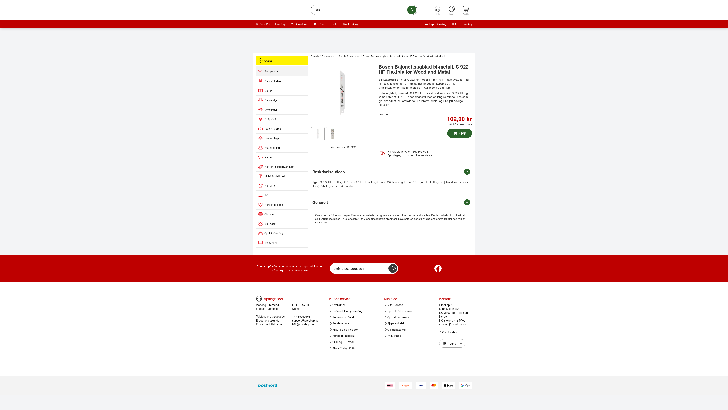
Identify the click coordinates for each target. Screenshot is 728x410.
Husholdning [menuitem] (272, 148)
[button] (342, 92)
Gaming (280, 24)
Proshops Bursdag (434, 24)
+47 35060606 (301, 316)
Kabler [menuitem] (268, 157)
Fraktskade (394, 335)
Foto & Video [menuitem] (272, 129)
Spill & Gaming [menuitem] (273, 233)
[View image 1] (318, 133)
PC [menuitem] (266, 195)
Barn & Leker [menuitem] (272, 81)
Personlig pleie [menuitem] (273, 205)
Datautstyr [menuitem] (270, 100)
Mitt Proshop (395, 305)
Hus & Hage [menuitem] (271, 138)
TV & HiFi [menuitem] (270, 242)
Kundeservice (340, 323)
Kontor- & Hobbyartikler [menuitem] (279, 167)
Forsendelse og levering (347, 311)
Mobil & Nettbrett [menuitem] (275, 176)
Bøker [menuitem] (268, 91)
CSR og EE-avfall (343, 342)
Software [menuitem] (270, 224)
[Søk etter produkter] (411, 10)
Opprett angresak (398, 317)
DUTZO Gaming (462, 24)
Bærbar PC (263, 24)
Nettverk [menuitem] (269, 186)
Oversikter (338, 305)
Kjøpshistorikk (396, 323)
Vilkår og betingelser (345, 329)
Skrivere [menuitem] (269, 214)
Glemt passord (396, 329)
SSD (334, 24)
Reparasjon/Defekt (343, 317)
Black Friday (350, 24)
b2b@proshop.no (303, 324)
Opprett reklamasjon (400, 311)
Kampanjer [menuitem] (271, 71)
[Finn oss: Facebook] (438, 268)
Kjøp (462, 133)
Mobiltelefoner (299, 24)
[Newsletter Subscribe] (392, 268)
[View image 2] (332, 133)
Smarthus (320, 24)
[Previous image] (316, 93)
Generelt (320, 202)
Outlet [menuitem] (268, 60)
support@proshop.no (305, 320)
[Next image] (368, 93)
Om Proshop (450, 332)
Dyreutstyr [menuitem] (270, 110)
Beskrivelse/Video (328, 171)
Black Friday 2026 (343, 348)
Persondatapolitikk (343, 335)
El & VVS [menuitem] (270, 119)
